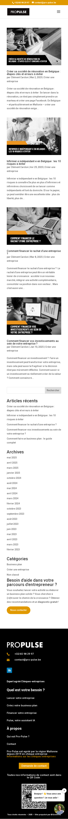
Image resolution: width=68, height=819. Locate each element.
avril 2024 (12, 493)
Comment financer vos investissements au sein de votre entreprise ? (33, 342)
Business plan (14, 564)
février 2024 (13, 503)
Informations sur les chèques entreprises (31, 756)
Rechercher (53, 390)
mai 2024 (12, 488)
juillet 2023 (12, 524)
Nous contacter (18, 610)
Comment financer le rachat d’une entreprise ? (34, 252)
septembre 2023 (15, 513)
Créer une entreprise (18, 569)
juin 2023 (12, 529)
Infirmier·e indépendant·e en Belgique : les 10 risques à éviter (34, 162)
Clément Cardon (19, 77)
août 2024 (12, 483)
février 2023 (13, 549)
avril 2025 (12, 462)
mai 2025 (12, 457)
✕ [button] (64, 790)
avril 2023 (12, 539)
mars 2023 (12, 544)
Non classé (13, 574)
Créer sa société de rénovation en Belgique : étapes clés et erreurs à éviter (33, 73)
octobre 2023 (14, 508)
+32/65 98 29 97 (21, 2)
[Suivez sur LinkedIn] (9, 670)
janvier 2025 (13, 472)
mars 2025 (12, 468)
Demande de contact (34, 765)
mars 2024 (12, 498)
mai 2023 (12, 534)
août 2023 (12, 519)
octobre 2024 (14, 478)
